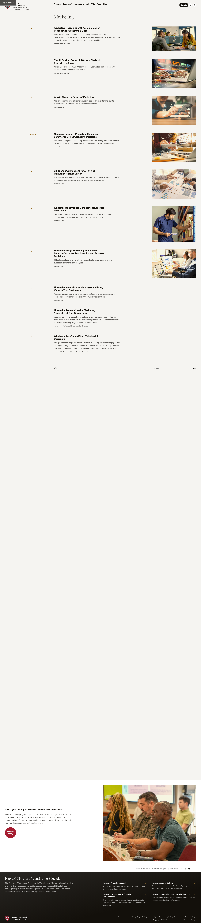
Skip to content (8, 3)
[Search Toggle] (194, 5)
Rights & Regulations (144, 917)
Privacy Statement (118, 917)
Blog (31, 28)
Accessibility (131, 917)
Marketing (33, 134)
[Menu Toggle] (190, 5)
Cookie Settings (190, 917)
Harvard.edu (178, 917)
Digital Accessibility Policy (163, 917)
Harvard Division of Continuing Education (33, 878)
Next (194, 368)
